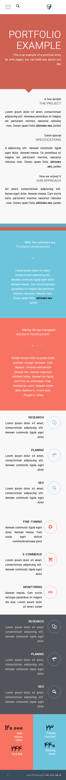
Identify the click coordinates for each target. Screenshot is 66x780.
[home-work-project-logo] (38, 7)
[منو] (9, 7)
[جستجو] (17, 7)
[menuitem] (17, 7)
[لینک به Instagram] (7, 775)
